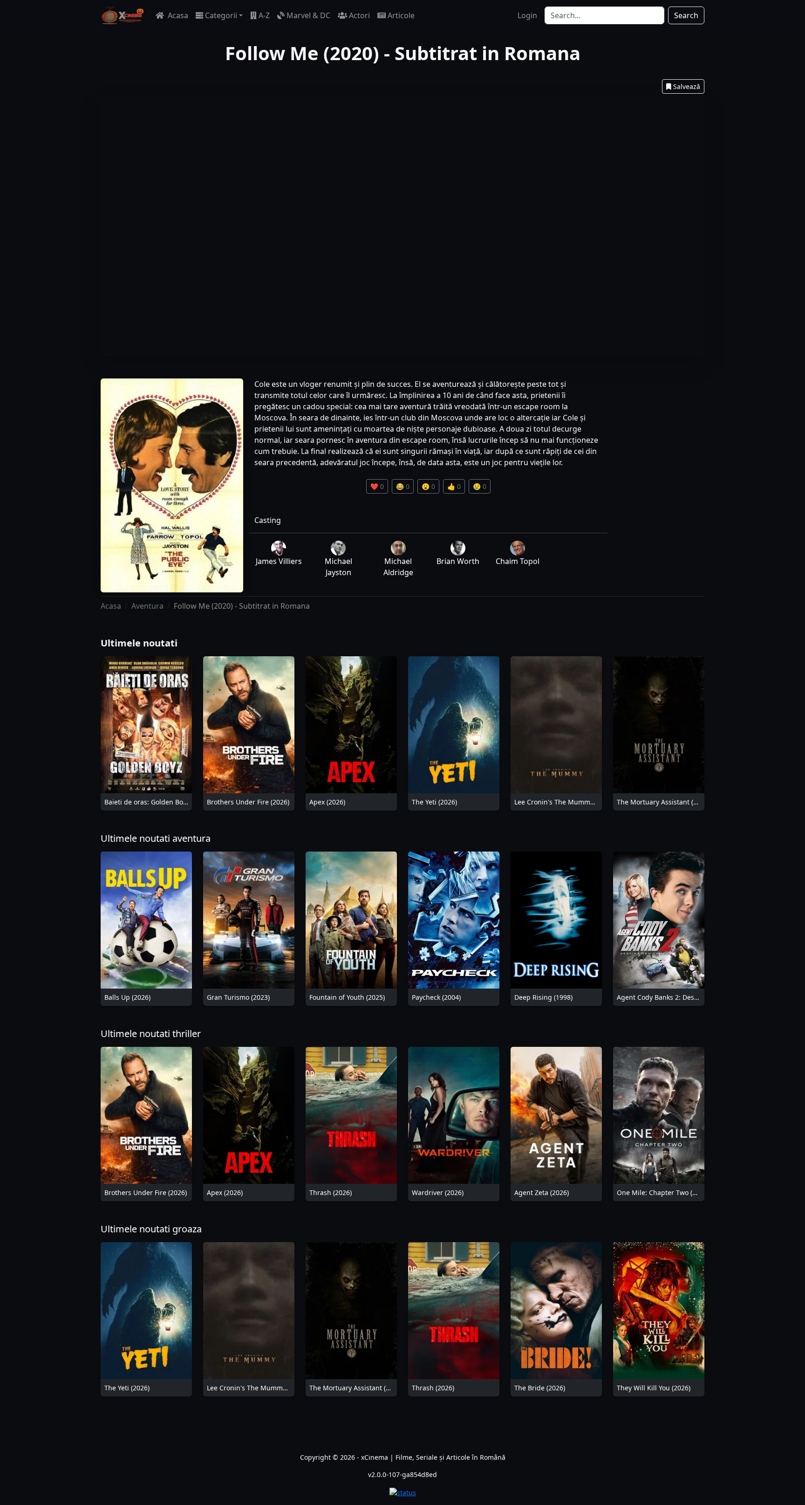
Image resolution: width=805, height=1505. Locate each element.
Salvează (686, 86)
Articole (401, 15)
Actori (359, 15)
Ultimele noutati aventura (156, 838)
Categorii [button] (221, 15)
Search (686, 15)
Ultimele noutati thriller (151, 1033)
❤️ (377, 486)
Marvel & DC (308, 15)
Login (527, 15)
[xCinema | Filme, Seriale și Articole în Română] (122, 15)
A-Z (264, 15)
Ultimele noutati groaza (151, 1229)
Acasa (177, 15)
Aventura (147, 606)
